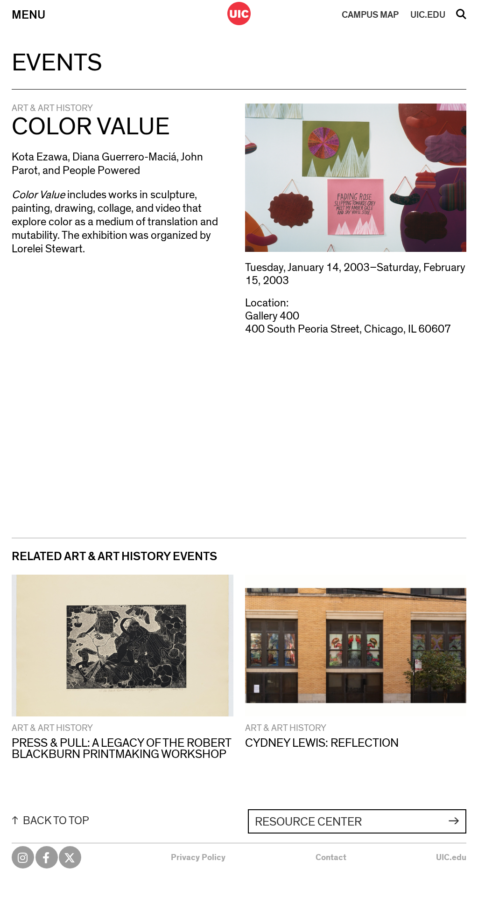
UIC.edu (451, 858)
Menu (28, 15)
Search (461, 17)
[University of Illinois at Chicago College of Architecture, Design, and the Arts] (239, 13)
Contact (331, 858)
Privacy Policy (198, 858)
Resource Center (308, 822)
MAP (370, 15)
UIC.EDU (427, 15)
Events (57, 63)
